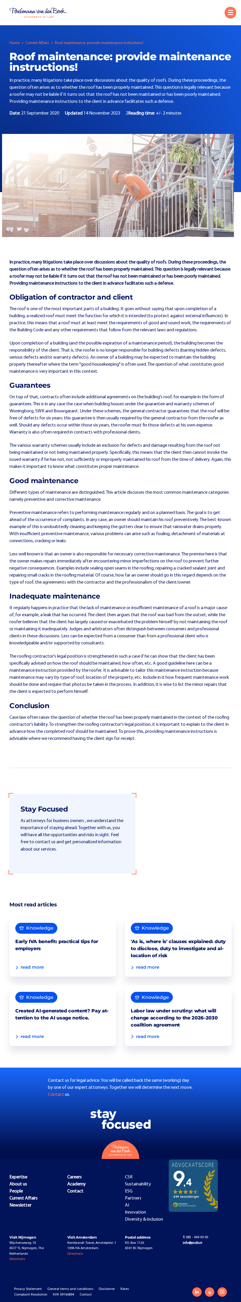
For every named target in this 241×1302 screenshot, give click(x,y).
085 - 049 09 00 (195, 1237)
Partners (133, 1198)
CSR (129, 1177)
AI (127, 1205)
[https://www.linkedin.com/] (197, 1292)
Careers (74, 1177)
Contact (56, 1094)
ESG (129, 1191)
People (16, 1191)
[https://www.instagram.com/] (222, 1292)
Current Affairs (37, 43)
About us (18, 1184)
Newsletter (20, 1205)
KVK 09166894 (63, 1294)
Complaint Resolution (30, 1294)
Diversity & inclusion (144, 1219)
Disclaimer (107, 1289)
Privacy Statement (28, 1289)
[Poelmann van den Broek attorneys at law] (41, 12)
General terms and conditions (70, 1289)
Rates (124, 1289)
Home (14, 43)
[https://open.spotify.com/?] (209, 1292)
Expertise (18, 1177)
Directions (17, 1259)
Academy (76, 1184)
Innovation (135, 1212)
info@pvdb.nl (192, 1243)
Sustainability (138, 1184)
